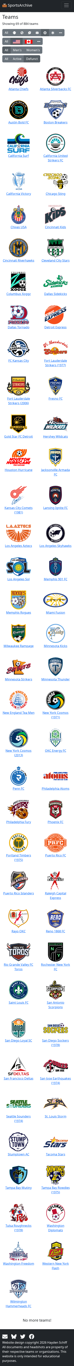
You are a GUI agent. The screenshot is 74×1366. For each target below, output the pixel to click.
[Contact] (5, 1336)
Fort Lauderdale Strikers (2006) (18, 400)
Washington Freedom (18, 1263)
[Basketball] (22, 32)
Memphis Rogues (18, 612)
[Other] (61, 32)
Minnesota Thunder (55, 679)
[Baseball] (14, 32)
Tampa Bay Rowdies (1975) (55, 1190)
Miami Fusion (55, 612)
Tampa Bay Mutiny (18, 1188)
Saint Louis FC (18, 1002)
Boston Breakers (56, 122)
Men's (17, 50)
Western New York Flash (55, 1265)
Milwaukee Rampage (19, 646)
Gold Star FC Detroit (18, 436)
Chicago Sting (55, 194)
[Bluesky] (14, 1336)
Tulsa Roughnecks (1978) (18, 1228)
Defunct (32, 59)
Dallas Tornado (18, 327)
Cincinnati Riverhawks (18, 260)
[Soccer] (45, 32)
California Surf (18, 156)
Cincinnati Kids (55, 227)
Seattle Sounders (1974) (18, 1118)
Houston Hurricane (18, 470)
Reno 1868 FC (55, 931)
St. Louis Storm (55, 1116)
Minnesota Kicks (55, 646)
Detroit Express (55, 327)
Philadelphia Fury (18, 822)
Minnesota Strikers (18, 679)
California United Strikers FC (55, 158)
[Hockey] (37, 32)
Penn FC (18, 788)
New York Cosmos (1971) (55, 715)
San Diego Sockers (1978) (55, 1042)
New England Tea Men (19, 713)
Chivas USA (19, 227)
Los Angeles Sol (18, 579)
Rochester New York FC (55, 967)
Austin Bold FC (18, 122)
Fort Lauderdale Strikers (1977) (55, 363)
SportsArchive (19, 5)
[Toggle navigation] (66, 5)
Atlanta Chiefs (18, 89)
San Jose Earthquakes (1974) (55, 1080)
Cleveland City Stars (56, 260)
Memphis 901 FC (55, 579)
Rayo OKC (19, 931)
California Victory (18, 194)
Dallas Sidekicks (55, 294)
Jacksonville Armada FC (55, 472)
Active (17, 59)
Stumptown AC (18, 1154)
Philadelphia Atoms (55, 788)
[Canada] (28, 41)
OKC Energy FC (55, 751)
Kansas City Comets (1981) (19, 510)
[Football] (29, 32)
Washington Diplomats (55, 1228)
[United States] (16, 41)
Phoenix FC (55, 822)
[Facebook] (31, 1336)
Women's (33, 50)
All (6, 33)
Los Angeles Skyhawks (55, 546)
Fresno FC (56, 398)
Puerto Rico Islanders (18, 893)
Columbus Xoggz (18, 294)
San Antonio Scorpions (55, 1004)
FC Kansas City (18, 361)
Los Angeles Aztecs (18, 546)
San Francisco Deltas (18, 1078)
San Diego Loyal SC (18, 1040)
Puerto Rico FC (55, 855)
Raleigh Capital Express (55, 895)
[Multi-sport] (53, 32)
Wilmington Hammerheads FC (18, 1303)
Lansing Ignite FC (55, 508)
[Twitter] (23, 1336)
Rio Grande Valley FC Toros (18, 967)
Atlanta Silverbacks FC (55, 89)
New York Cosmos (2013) (18, 753)
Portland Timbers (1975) (18, 857)
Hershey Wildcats (55, 436)
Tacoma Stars (55, 1154)
